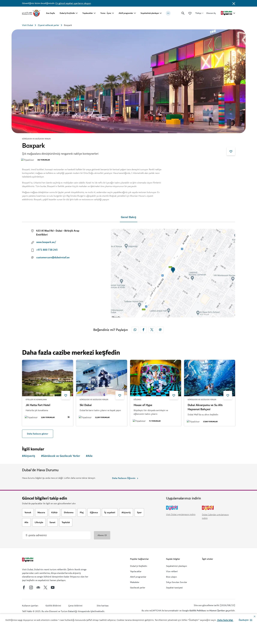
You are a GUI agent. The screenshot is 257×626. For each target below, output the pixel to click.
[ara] (183, 13)
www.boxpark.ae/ (46, 242)
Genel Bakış (128, 217)
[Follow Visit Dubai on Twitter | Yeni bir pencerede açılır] (45, 587)
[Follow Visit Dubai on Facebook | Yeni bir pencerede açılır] (24, 587)
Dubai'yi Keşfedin (67, 13)
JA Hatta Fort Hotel (38, 405)
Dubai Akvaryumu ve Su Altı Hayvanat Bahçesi (205, 407)
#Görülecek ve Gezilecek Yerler (60, 456)
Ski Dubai (86, 405)
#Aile (89, 456)
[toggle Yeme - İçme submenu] (113, 13)
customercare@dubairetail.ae (53, 257)
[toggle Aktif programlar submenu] (135, 13)
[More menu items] (168, 13)
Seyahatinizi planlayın (150, 13)
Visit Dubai (27, 25)
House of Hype (143, 405)
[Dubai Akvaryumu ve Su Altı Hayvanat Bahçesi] (209, 378)
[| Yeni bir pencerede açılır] (31, 587)
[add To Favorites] (231, 151)
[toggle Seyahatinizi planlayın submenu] (161, 13)
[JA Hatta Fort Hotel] (47, 378)
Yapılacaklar (87, 13)
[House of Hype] (155, 378)
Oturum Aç (211, 13)
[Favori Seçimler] (189, 13)
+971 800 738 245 (47, 250)
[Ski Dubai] (101, 378)
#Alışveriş (28, 456)
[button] (245, 620)
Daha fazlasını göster (37, 434)
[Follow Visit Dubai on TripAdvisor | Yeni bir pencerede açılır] (38, 587)
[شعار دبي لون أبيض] (28, 560)
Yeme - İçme (105, 13)
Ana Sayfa (50, 13)
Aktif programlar (126, 13)
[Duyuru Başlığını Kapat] (233, 3)
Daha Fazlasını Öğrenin (123, 478)
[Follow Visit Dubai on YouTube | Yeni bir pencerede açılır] (52, 587)
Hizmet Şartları (217, 611)
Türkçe (198, 13)
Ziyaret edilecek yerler (48, 25)
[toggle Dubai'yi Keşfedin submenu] (77, 13)
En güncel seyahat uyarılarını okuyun (73, 3)
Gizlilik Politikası (197, 611)
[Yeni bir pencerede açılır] (135, 329)
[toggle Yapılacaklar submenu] (95, 13)
